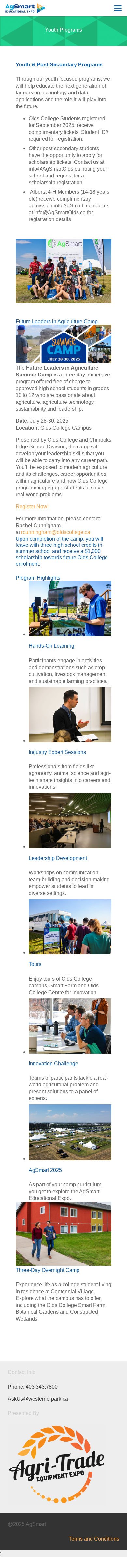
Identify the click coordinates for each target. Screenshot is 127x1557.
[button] (118, 8)
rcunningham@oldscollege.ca (55, 532)
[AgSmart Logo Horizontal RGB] (25, 8)
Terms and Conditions (94, 1539)
